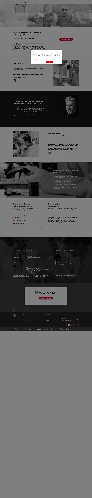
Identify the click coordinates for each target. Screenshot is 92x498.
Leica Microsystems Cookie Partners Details (37, 59)
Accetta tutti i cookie (50, 61)
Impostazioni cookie (42, 61)
